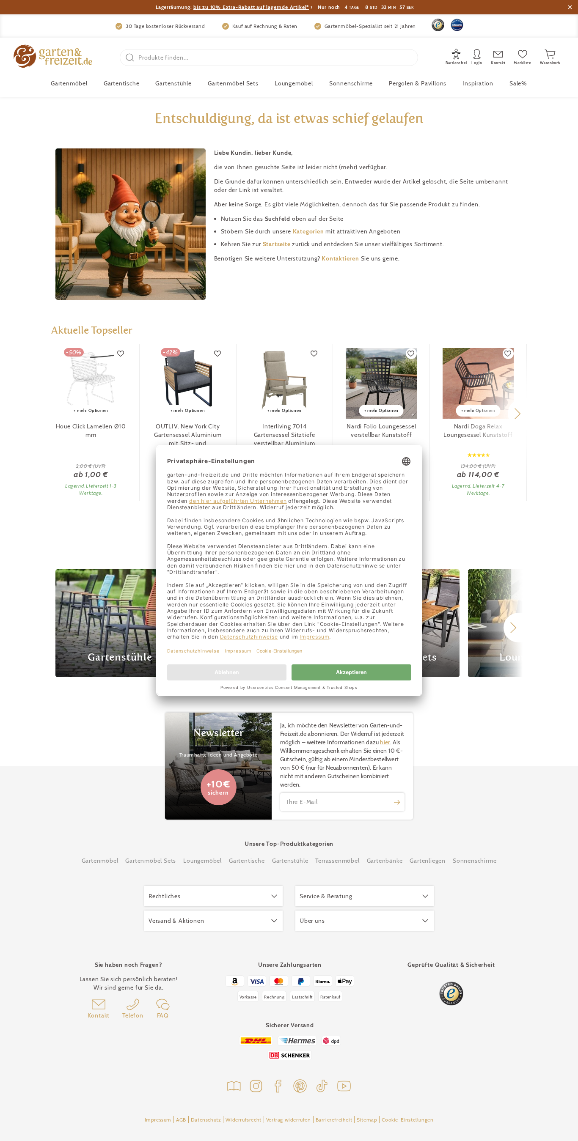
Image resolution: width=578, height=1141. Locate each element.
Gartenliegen (428, 860)
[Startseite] (53, 57)
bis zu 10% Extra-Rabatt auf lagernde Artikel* (251, 7)
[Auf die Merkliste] (121, 353)
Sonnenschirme (351, 83)
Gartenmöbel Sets (233, 83)
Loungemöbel (294, 83)
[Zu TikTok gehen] (322, 1087)
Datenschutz (206, 1119)
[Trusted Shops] (438, 25)
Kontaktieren (341, 258)
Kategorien (309, 231)
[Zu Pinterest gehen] (300, 1087)
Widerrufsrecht (243, 1119)
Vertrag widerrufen (288, 1119)
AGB (181, 1119)
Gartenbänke (385, 860)
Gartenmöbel (100, 860)
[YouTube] (344, 1087)
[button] (517, 413)
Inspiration (477, 83)
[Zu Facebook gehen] (278, 1087)
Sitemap (367, 1119)
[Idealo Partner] (457, 25)
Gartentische (122, 83)
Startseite (277, 244)
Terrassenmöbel (337, 860)
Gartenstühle (173, 83)
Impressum (158, 1119)
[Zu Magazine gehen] (234, 1087)
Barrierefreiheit (334, 1119)
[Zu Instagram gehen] (256, 1087)
